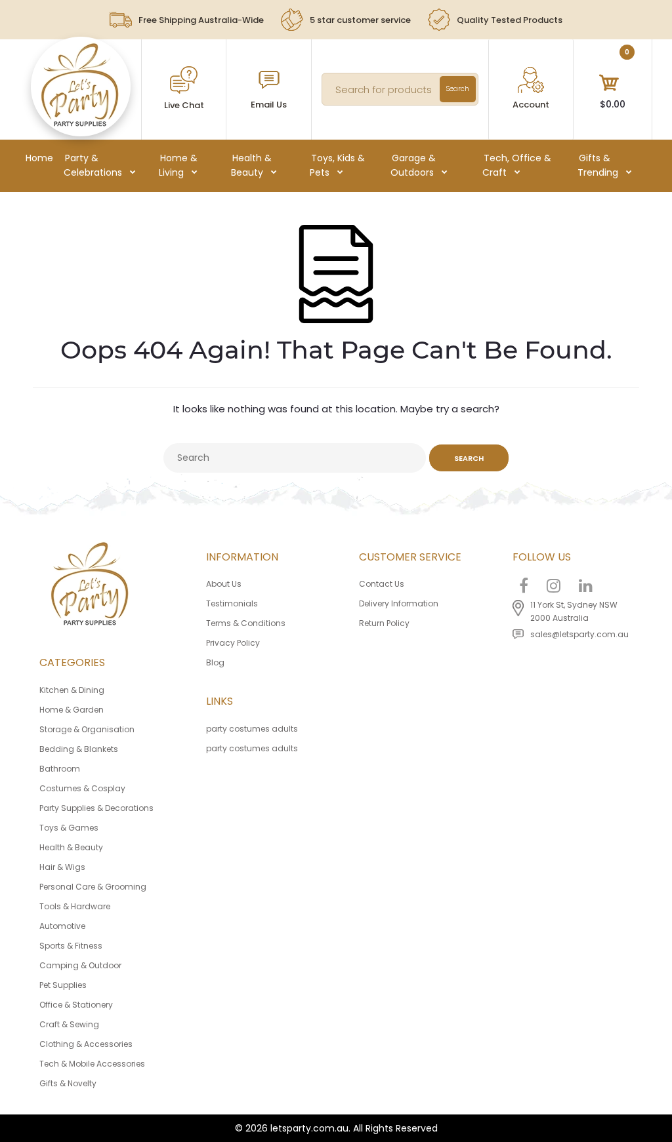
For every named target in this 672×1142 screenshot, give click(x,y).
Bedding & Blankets (78, 749)
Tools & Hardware (74, 906)
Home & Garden (71, 709)
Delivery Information (398, 603)
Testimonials (232, 603)
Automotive (62, 926)
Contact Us (381, 583)
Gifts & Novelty (67, 1083)
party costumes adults (252, 728)
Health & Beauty (71, 847)
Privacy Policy (233, 642)
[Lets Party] (80, 123)
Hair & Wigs (62, 867)
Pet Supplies (63, 985)
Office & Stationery (76, 1004)
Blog (215, 662)
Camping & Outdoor (80, 965)
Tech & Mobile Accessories (92, 1063)
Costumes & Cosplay (82, 788)
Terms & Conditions (245, 623)
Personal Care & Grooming (92, 886)
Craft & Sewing (69, 1024)
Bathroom (59, 768)
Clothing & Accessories (86, 1044)
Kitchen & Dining (71, 690)
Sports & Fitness (70, 945)
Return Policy (384, 623)
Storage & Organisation (87, 729)
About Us (224, 583)
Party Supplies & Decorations (96, 808)
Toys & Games (68, 827)
